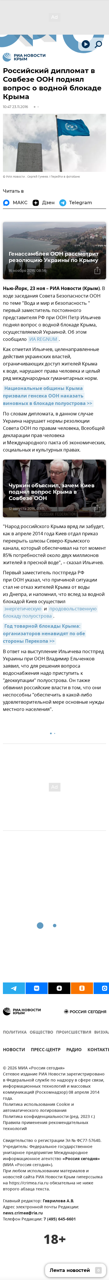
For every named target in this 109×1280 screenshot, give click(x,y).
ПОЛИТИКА (15, 1032)
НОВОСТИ (14, 1050)
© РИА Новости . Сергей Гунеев (25, 176)
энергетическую (22, 608)
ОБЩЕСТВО (41, 1032)
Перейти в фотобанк (65, 176)
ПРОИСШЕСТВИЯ (73, 1032)
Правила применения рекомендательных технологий (45, 1126)
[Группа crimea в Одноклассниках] (82, 988)
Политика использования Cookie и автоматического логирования (38, 1107)
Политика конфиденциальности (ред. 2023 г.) (49, 1117)
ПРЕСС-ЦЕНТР (45, 1050)
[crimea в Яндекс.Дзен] (59, 988)
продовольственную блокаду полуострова (50, 612)
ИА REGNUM (43, 339)
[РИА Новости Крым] (24, 57)
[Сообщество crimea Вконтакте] (37, 988)
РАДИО (74, 1050)
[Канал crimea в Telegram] (14, 988)
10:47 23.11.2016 (15, 107)
